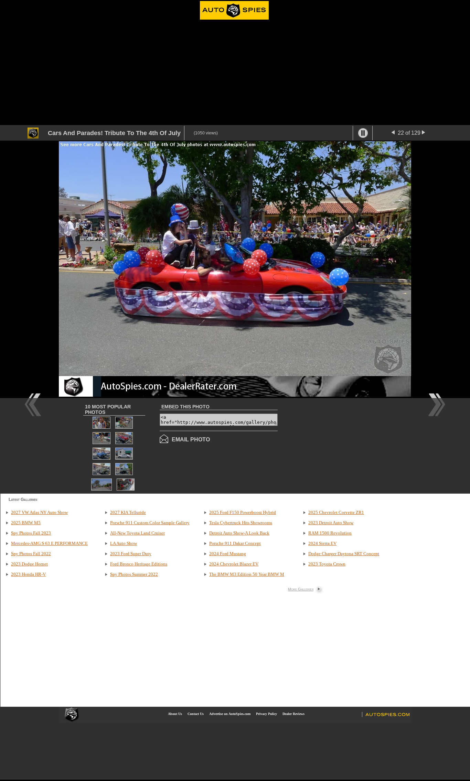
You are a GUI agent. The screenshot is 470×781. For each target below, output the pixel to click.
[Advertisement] (235, 73)
